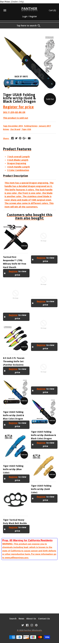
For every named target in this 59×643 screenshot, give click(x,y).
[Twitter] (22, 625)
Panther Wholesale (33, 630)
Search (12, 618)
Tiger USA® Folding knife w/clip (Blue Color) (13, 469)
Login (24, 16)
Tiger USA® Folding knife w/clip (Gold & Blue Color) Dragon (13, 415)
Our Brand (15, 129)
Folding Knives (31, 126)
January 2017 (45, 126)
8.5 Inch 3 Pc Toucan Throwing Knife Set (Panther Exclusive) (13, 361)
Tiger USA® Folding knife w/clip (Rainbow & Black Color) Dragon (43, 435)
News (21, 618)
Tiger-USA (26, 129)
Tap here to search (27, 25)
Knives (6, 129)
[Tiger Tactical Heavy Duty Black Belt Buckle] (15, 500)
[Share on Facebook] (12, 138)
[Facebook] (27, 625)
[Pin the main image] (20, 138)
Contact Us (44, 618)
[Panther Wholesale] (29, 9)
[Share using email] (29, 138)
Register (33, 16)
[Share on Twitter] (16, 138)
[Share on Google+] (24, 138)
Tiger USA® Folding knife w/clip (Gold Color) (41, 489)
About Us (31, 618)
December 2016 (15, 126)
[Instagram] (32, 625)
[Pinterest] (36, 625)
